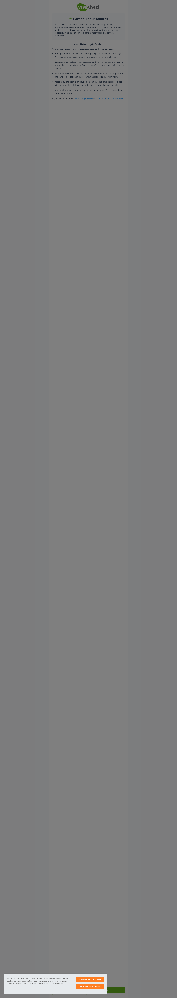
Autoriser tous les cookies (90, 979)
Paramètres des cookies (90, 986)
